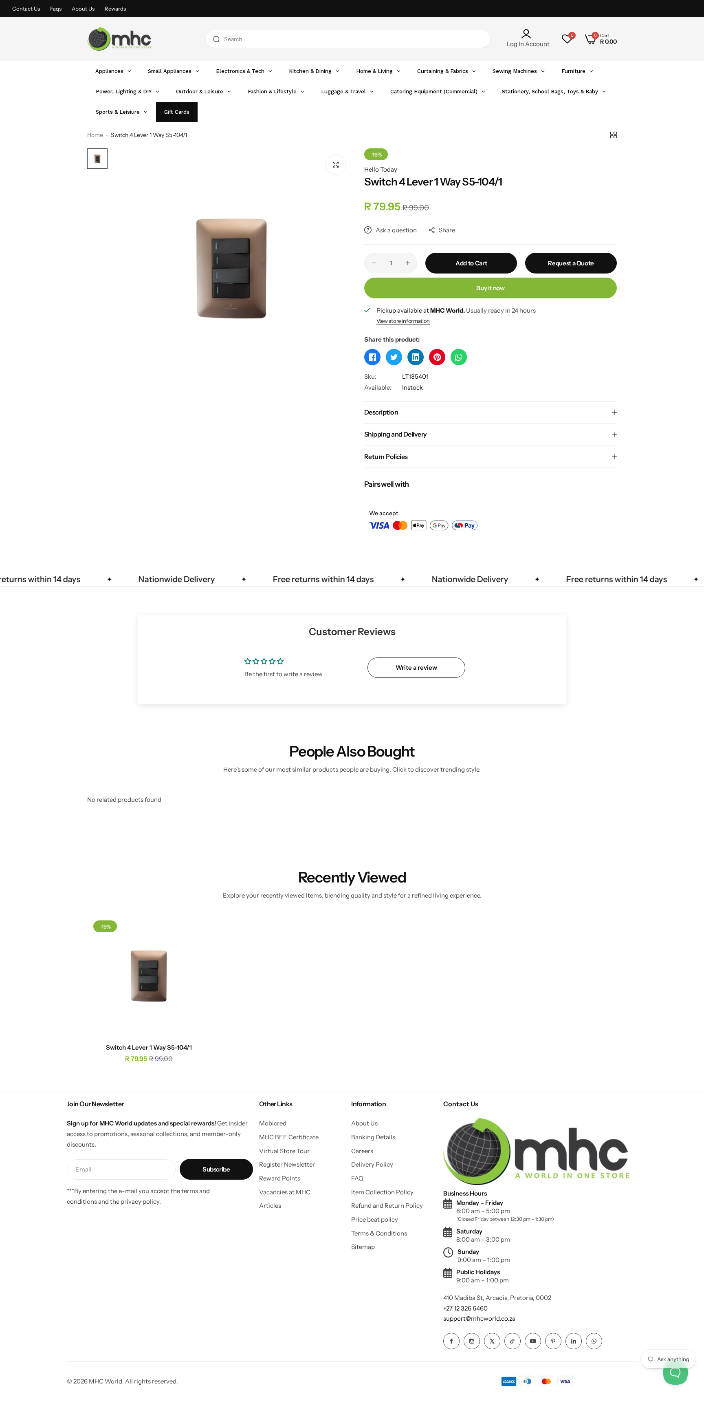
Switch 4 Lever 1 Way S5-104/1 (149, 1047)
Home (95, 135)
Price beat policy (374, 1219)
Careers (362, 1151)
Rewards (115, 8)
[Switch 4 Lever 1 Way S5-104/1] (149, 976)
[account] (528, 34)
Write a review (416, 667)
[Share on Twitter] (394, 357)
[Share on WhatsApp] (459, 357)
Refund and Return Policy (387, 1205)
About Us (83, 8)
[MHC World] (119, 39)
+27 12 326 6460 (465, 1308)
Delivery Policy (372, 1164)
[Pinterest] (553, 1341)
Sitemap (363, 1247)
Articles (270, 1205)
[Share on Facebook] (372, 357)
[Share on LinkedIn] (415, 357)
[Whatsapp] (594, 1341)
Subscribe (216, 1169)
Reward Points (279, 1178)
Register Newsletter (287, 1164)
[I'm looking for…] (216, 39)
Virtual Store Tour (284, 1151)
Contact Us (26, 8)
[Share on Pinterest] (437, 357)
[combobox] (348, 39)
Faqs (56, 8)
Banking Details (373, 1137)
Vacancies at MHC (284, 1192)
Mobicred (272, 1123)
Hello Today (380, 169)
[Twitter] (492, 1341)
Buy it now (490, 288)
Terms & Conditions (379, 1233)
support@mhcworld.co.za (479, 1318)
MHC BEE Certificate (289, 1137)
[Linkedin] (573, 1341)
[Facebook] (451, 1341)
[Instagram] (472, 1341)
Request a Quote (571, 263)
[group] (232, 268)
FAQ (357, 1178)
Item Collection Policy (382, 1192)
